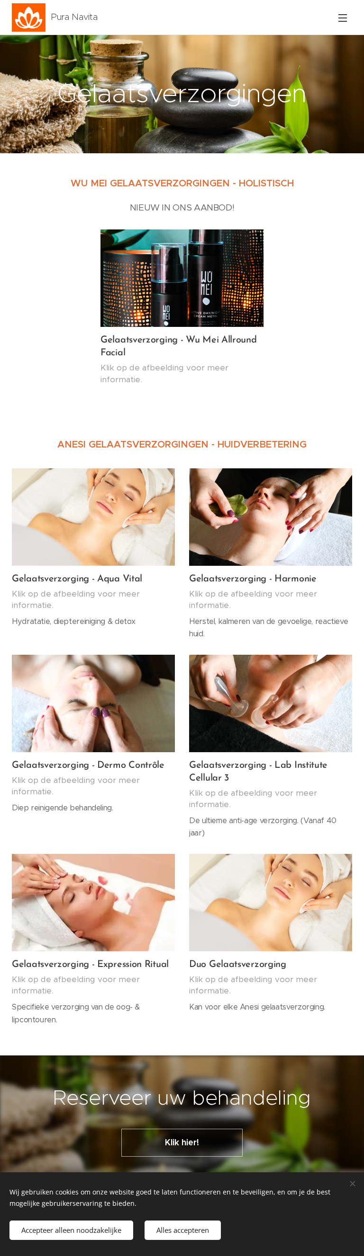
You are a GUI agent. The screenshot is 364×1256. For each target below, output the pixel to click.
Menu (342, 17)
